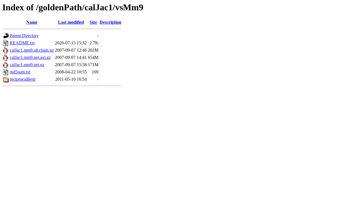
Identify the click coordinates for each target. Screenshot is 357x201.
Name (31, 22)
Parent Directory (24, 35)
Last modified (71, 22)
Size (93, 22)
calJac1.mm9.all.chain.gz (32, 50)
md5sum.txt (20, 72)
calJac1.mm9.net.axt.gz (30, 57)
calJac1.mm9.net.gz (27, 64)
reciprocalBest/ (23, 79)
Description (110, 22)
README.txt (22, 42)
